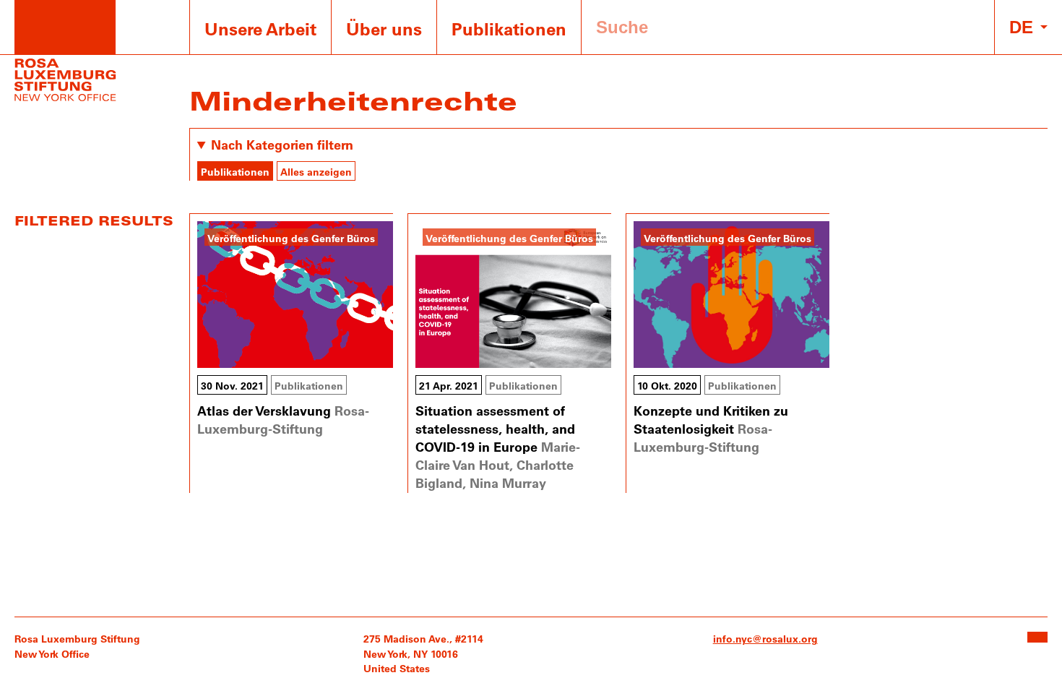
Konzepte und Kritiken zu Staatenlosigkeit (711, 419)
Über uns (384, 28)
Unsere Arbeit (260, 28)
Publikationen (509, 28)
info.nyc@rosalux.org (765, 638)
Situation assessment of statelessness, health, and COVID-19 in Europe (495, 428)
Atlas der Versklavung (264, 410)
